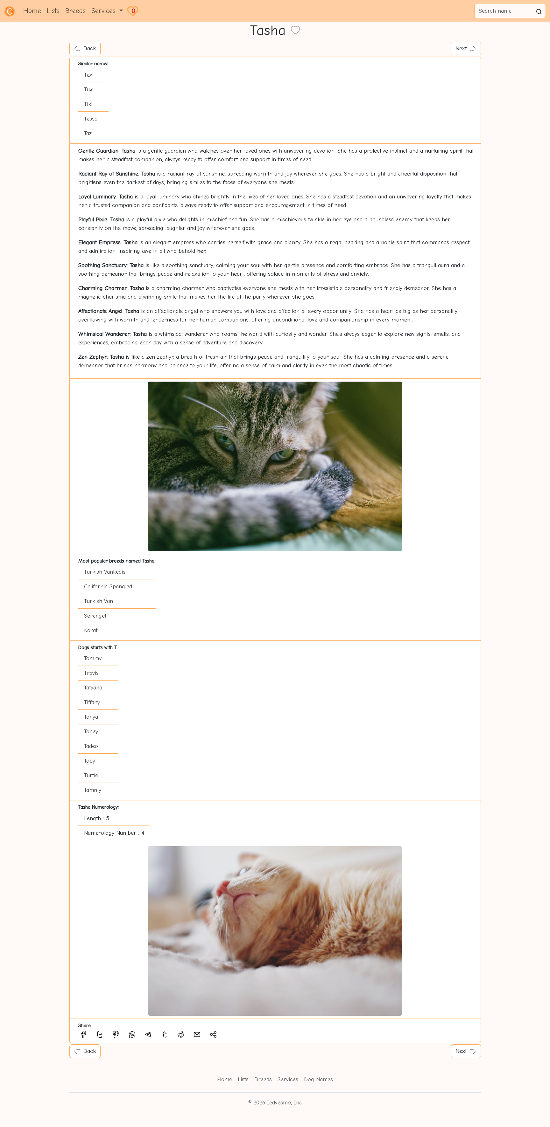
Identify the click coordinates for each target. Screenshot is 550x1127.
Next (461, 48)
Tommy (93, 658)
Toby (89, 760)
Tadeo (91, 746)
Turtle (91, 775)
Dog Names (318, 1079)
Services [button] (104, 11)
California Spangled (108, 586)
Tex (88, 75)
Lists (53, 11)
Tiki (88, 104)
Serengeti (96, 615)
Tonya (91, 717)
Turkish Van (98, 601)
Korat (90, 630)
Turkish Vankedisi (105, 572)
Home (32, 11)
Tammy (92, 790)
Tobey (91, 731)
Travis (91, 673)
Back (89, 48)
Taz (88, 133)
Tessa (90, 118)
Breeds (75, 11)
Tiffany (92, 702)
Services (288, 1079)
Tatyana (93, 687)
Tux (88, 89)
